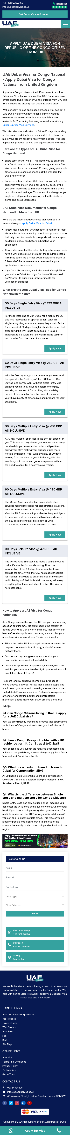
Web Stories (9, 1027)
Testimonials (9, 1070)
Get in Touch (9, 1074)
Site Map (7, 1044)
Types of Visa (9, 1023)
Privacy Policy (10, 1066)
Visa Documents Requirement (18, 1014)
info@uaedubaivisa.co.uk (15, 6)
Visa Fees (7, 1031)
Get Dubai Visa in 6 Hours (34, 14)
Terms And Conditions (14, 1061)
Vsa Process (9, 1018)
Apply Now (55, 348)
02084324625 (15, 1087)
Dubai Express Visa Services (18, 124)
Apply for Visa (35, 1130)
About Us (7, 1057)
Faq (4, 1035)
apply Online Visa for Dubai (37, 223)
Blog (4, 1040)
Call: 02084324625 (12, 3)
